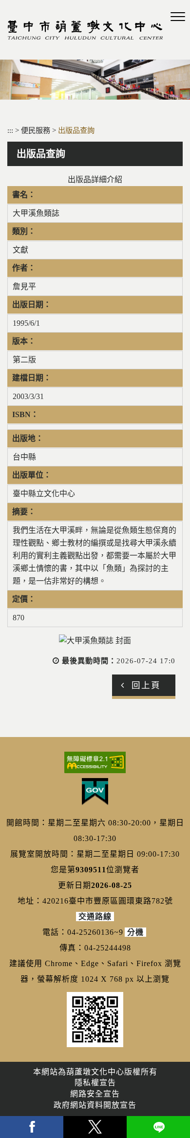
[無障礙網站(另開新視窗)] (95, 762)
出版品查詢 (76, 130)
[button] (178, 17)
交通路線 (95, 916)
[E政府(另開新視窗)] (95, 791)
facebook (31, 1127)
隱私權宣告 (95, 1082)
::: (10, 130)
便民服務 (36, 130)
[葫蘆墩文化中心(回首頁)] (85, 30)
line (158, 1127)
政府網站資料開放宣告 (95, 1105)
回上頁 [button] (146, 685)
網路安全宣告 (95, 1094)
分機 (135, 932)
